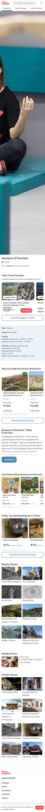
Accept (39, 807)
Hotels (4, 787)
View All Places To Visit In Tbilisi (22, 554)
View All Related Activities (22, 420)
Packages (5, 783)
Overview (7, 8)
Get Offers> (26, 310)
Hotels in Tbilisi (36, 8)
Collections (6, 794)
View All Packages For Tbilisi (22, 318)
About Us (5, 798)
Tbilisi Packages (21, 8)
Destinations (6, 790)
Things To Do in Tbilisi (20, 266)
